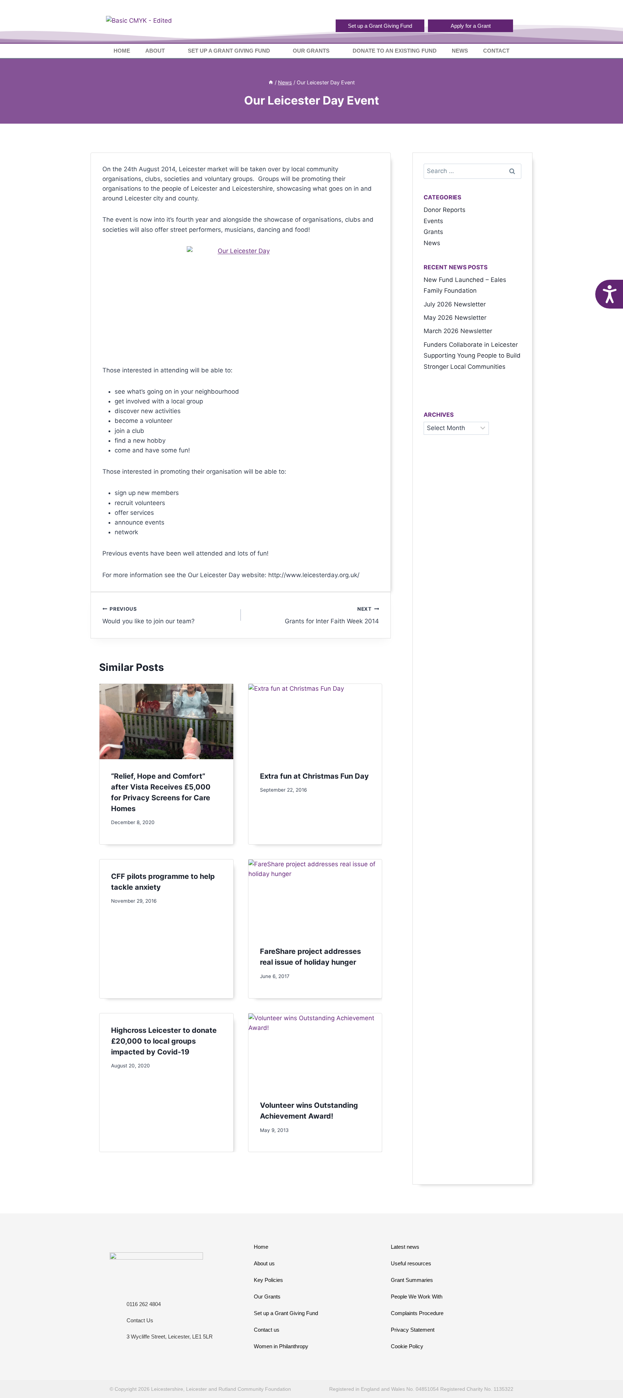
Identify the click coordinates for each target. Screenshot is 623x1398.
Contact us (266, 1330)
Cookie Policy (407, 1346)
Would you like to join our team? (148, 615)
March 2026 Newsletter (458, 331)
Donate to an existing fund (395, 51)
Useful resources (411, 1263)
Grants (433, 231)
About (155, 51)
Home (122, 51)
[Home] (270, 82)
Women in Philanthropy (281, 1346)
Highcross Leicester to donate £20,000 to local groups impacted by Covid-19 (164, 1041)
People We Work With (416, 1296)
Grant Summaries (412, 1280)
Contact (496, 51)
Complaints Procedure (417, 1313)
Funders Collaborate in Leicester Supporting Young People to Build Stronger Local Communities (472, 355)
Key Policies (268, 1280)
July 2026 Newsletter (455, 304)
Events (433, 221)
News (460, 51)
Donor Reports (444, 209)
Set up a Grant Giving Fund (229, 51)
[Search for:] (472, 170)
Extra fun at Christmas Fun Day (314, 776)
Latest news (405, 1247)
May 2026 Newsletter (455, 317)
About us (264, 1263)
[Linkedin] (507, 10)
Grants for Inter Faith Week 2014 (332, 615)
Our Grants (311, 51)
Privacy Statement (412, 1330)
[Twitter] (495, 10)
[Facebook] (483, 10)
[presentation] (166, 721)
